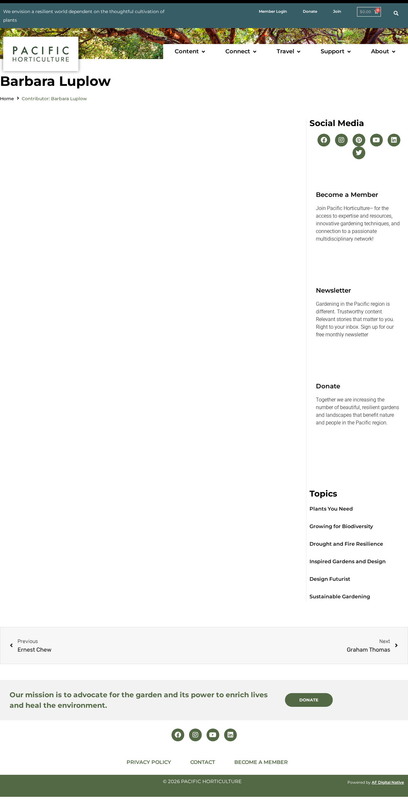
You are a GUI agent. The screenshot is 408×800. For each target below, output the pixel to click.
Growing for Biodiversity (341, 526)
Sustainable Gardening (340, 597)
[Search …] (396, 13)
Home (7, 98)
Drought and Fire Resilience (346, 544)
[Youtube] (376, 140)
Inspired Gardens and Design (348, 561)
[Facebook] (323, 140)
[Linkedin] (394, 140)
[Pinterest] (359, 140)
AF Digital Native (388, 782)
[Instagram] (341, 140)
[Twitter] (359, 152)
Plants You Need (331, 509)
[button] (190, 51)
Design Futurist (330, 579)
